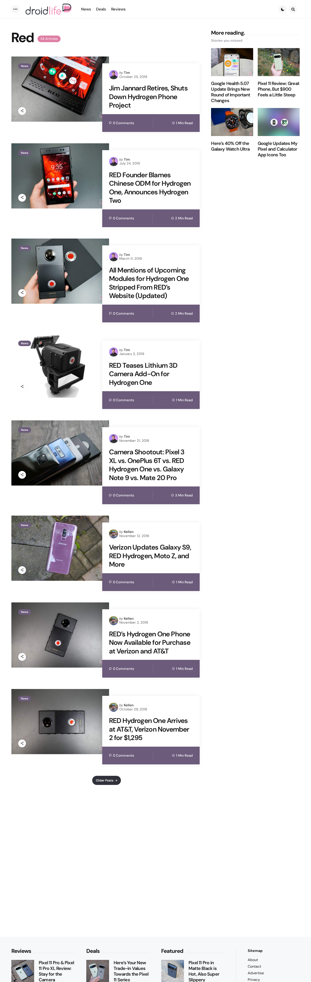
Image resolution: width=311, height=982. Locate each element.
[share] (22, 111)
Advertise (256, 973)
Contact (254, 966)
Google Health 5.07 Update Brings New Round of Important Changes (230, 92)
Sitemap (255, 950)
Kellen (129, 532)
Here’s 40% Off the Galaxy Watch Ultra (230, 146)
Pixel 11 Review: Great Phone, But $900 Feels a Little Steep (278, 89)
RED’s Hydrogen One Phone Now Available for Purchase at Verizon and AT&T (149, 643)
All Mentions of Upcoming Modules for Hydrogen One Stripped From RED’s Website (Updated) (149, 283)
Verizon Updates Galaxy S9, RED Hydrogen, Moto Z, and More (150, 556)
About (253, 959)
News (24, 66)
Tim (127, 72)
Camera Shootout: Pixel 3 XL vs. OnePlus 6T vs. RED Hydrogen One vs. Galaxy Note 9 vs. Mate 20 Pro (146, 465)
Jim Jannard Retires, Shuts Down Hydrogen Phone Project (148, 97)
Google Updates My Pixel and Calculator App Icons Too (277, 149)
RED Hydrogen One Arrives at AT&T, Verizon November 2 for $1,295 (149, 729)
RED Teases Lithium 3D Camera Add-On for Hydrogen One (143, 374)
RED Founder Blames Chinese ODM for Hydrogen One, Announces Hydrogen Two (150, 188)
